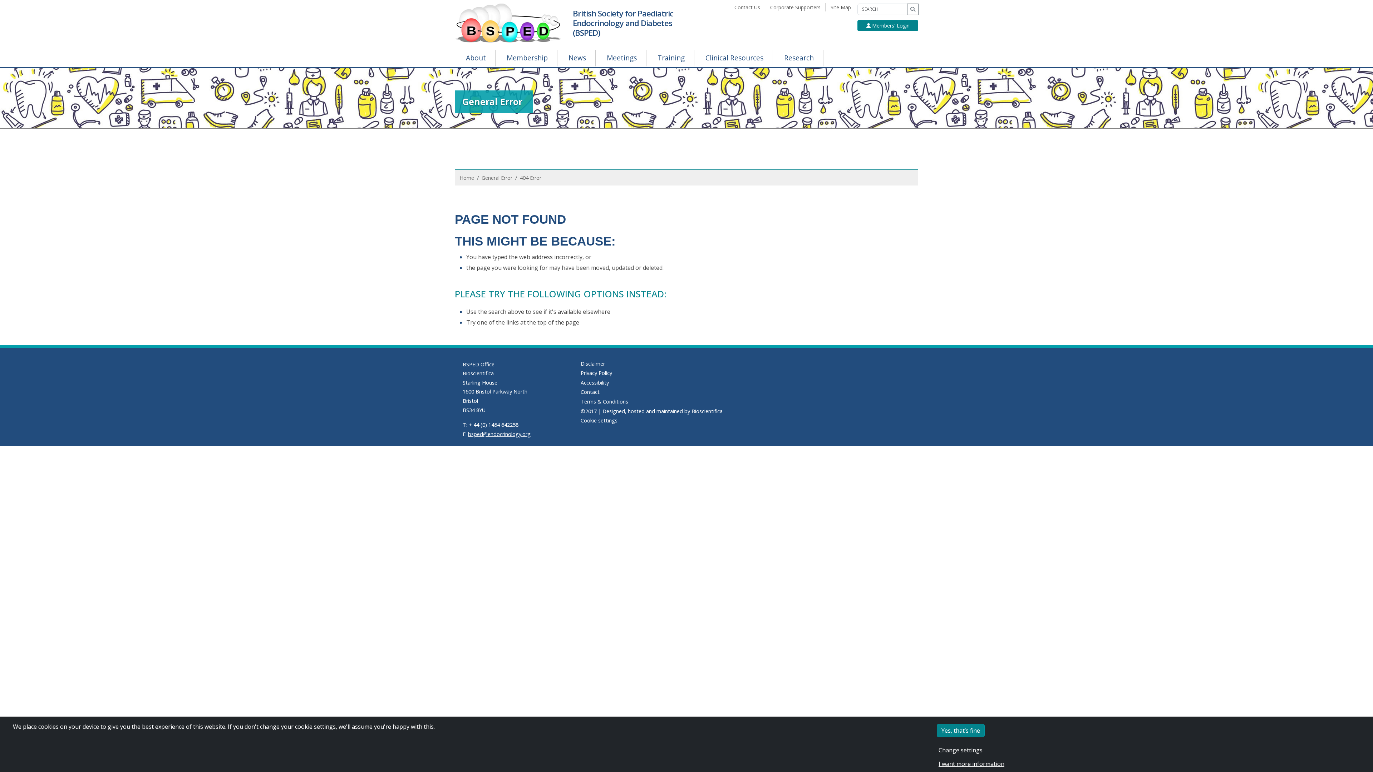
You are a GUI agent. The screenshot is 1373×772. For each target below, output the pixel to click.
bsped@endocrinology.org (499, 434)
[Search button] (913, 9)
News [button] (577, 58)
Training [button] (671, 58)
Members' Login (890, 25)
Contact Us (748, 7)
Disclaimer (593, 363)
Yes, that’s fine (960, 730)
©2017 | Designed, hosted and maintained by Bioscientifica (652, 411)
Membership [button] (527, 58)
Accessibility (595, 382)
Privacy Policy (596, 373)
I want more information (971, 764)
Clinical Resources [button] (734, 58)
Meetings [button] (622, 58)
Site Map (842, 7)
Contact (590, 392)
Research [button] (799, 58)
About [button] (476, 58)
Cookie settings (599, 420)
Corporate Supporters (796, 7)
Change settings (961, 750)
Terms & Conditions (604, 401)
